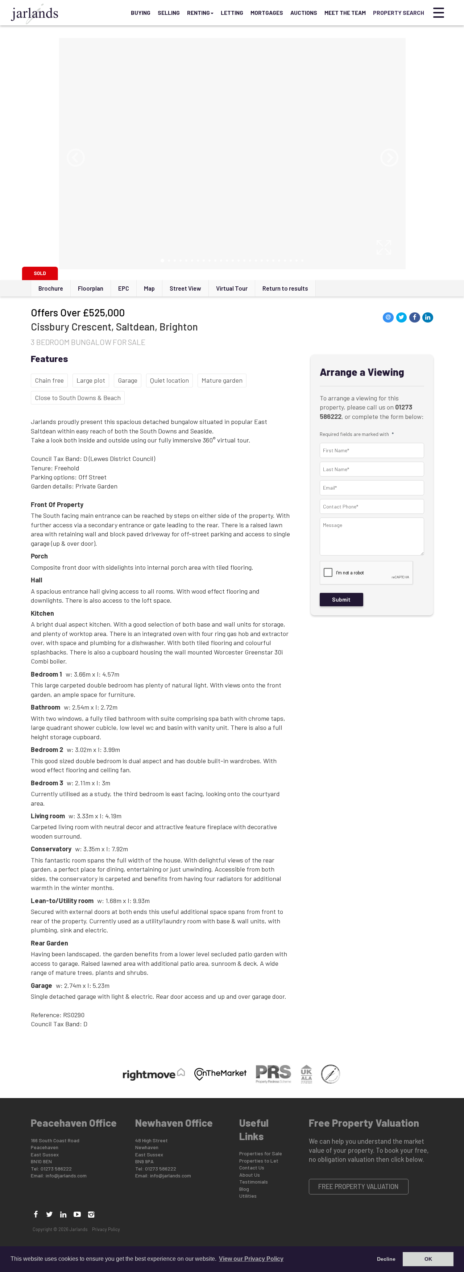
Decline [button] (386, 1259)
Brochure (50, 288)
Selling (169, 12)
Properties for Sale (260, 1153)
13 (233, 260)
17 (256, 260)
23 (291, 260)
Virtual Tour (232, 288)
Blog (244, 1189)
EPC (123, 288)
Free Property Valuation (358, 1186)
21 (279, 260)
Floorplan (90, 288)
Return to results (285, 288)
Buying (140, 12)
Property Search (398, 12)
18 (262, 260)
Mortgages (266, 12)
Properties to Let (258, 1160)
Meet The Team (345, 12)
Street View (185, 288)
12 (227, 260)
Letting (232, 12)
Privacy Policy (106, 1229)
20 (273, 260)
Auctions (303, 12)
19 (267, 260)
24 (296, 260)
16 (250, 260)
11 (221, 260)
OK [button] (428, 1259)
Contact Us (251, 1167)
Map (149, 288)
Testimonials (253, 1182)
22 (285, 260)
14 (238, 260)
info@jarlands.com (66, 1175)
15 (244, 260)
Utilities (248, 1196)
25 (302, 260)
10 (215, 260)
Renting (198, 12)
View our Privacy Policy (251, 1259)
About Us (249, 1175)
